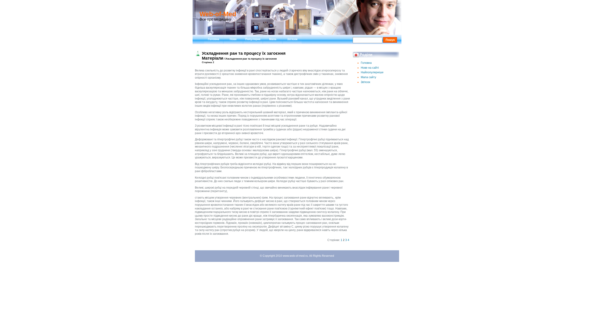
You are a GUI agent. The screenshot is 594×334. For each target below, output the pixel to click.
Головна (213, 39)
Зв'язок (292, 39)
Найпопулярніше (372, 72)
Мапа (272, 39)
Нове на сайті (370, 67)
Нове (233, 39)
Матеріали (212, 58)
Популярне (253, 39)
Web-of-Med (218, 14)
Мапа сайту (368, 77)
